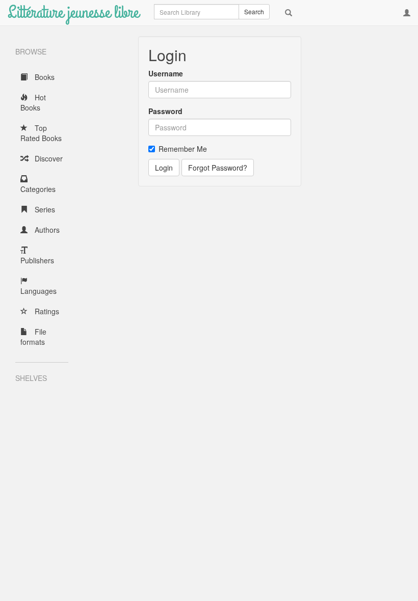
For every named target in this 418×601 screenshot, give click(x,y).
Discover (48, 158)
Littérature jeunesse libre (73, 12)
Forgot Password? (217, 167)
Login (164, 167)
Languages (38, 291)
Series (44, 209)
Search (254, 11)
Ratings (46, 311)
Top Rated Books (41, 133)
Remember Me (183, 149)
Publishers (37, 260)
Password (165, 111)
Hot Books (33, 102)
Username (165, 73)
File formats (33, 336)
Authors (46, 230)
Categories (38, 189)
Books (44, 77)
